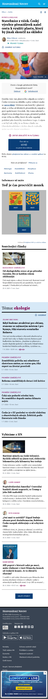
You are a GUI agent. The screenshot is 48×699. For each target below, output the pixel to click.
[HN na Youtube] (32, 627)
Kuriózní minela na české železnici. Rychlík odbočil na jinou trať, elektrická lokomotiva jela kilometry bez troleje (24, 458)
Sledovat (17, 91)
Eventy (5, 670)
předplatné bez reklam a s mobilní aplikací (27, 154)
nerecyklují (9, 105)
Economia (6, 654)
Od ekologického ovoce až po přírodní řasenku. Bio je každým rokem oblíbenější (22, 274)
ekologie (22, 308)
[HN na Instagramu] (22, 627)
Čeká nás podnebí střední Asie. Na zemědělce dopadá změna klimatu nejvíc (21, 398)
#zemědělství (20, 169)
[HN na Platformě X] (15, 627)
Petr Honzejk (14, 513)
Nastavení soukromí (26, 654)
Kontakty (6, 647)
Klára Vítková (12, 38)
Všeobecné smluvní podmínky (29, 657)
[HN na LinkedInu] (25, 627)
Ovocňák (40, 77)
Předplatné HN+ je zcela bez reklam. (35, 242)
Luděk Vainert (14, 482)
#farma (31, 173)
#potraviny (8, 173)
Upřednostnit (33, 91)
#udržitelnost (20, 173)
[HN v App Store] (25, 637)
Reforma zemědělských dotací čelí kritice (23, 381)
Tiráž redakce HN (8, 650)
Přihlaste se (33, 163)
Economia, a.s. (17, 614)
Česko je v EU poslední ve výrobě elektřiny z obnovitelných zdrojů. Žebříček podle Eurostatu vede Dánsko (24, 415)
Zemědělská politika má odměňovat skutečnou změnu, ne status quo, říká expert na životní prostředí (21, 363)
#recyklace (32, 169)
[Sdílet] (41, 12)
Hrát (16, 208)
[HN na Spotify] (29, 627)
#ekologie (8, 169)
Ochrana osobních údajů (27, 647)
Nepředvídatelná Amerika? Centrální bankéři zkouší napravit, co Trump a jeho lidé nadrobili (22, 489)
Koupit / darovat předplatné (12, 667)
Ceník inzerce (7, 660)
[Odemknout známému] (45, 12)
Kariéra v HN (7, 657)
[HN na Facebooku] (19, 627)
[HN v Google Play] (10, 637)
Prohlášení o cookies (26, 650)
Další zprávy (24, 596)
